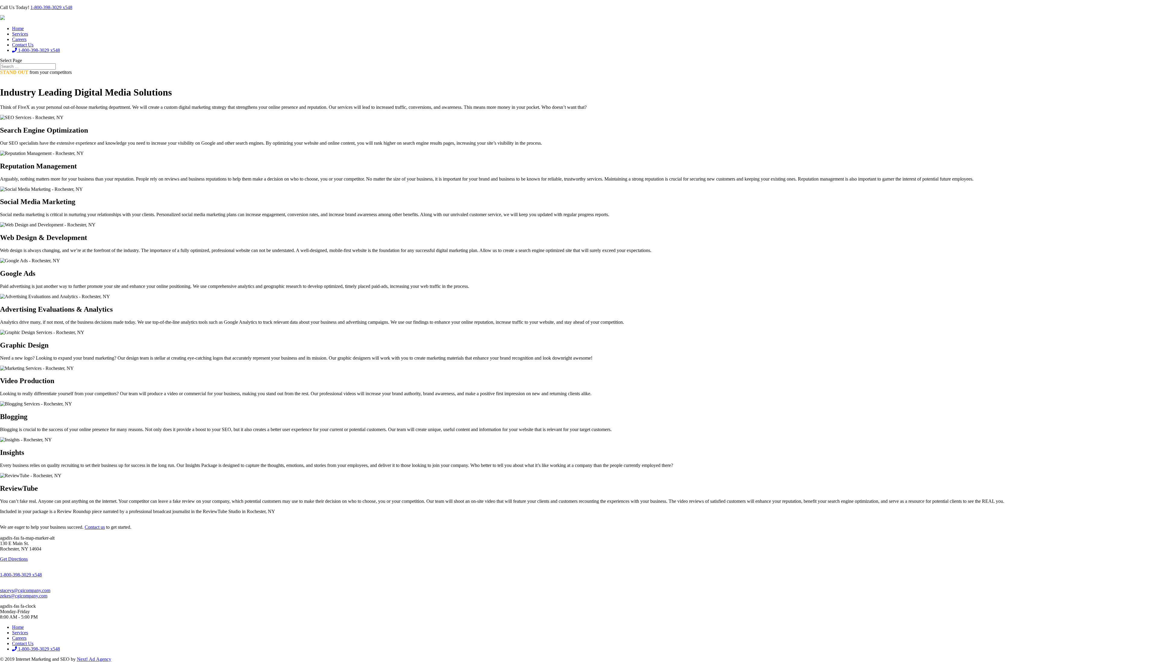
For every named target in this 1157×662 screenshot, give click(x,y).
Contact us (95, 527)
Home (18, 28)
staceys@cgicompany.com (25, 590)
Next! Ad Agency (94, 659)
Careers (19, 39)
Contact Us (22, 44)
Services (20, 33)
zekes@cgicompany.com (23, 595)
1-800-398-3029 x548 (51, 7)
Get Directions (14, 559)
